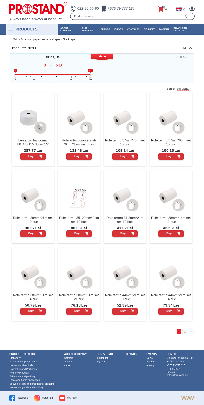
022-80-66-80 (88, 8)
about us (69, 361)
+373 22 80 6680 (176, 361)
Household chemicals (21, 365)
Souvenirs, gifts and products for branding (32, 383)
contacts (133, 29)
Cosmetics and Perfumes (23, 369)
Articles (150, 361)
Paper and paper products (36, 39)
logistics (101, 361)
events (118, 29)
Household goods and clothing (26, 387)
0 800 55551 (173, 369)
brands (105, 29)
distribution (103, 358)
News (149, 358)
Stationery (15, 358)
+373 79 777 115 (121, 8)
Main (15, 39)
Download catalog (180, 29)
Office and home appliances (25, 380)
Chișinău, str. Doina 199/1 (181, 358)
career (67, 365)
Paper (56, 39)
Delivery (149, 29)
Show (102, 56)
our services (87, 29)
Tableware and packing (22, 376)
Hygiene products (19, 372)
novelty (150, 365)
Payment (164, 29)
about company (65, 29)
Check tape (69, 39)
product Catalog (22, 354)
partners (68, 358)
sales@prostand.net (177, 375)
